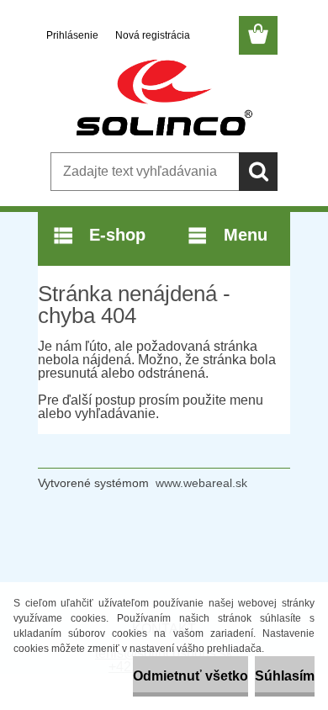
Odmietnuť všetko (190, 676)
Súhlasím (285, 676)
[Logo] (163, 98)
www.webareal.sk (201, 483)
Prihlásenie (73, 35)
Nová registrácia (152, 35)
